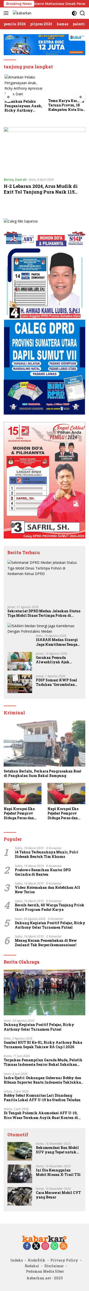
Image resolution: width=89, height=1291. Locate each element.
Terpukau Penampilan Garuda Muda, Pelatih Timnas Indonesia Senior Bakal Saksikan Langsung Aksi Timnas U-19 (43, 1062)
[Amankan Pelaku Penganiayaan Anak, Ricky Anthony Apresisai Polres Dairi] (23, 85)
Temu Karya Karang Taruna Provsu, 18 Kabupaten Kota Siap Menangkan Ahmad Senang (65, 105)
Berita (8, 179)
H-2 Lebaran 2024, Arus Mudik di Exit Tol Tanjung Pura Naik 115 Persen (41, 192)
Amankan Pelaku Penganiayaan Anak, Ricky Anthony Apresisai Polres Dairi (23, 106)
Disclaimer (54, 1266)
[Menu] (7, 13)
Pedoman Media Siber (45, 1271)
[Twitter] (36, 1246)
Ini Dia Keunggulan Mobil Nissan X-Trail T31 (58, 1172)
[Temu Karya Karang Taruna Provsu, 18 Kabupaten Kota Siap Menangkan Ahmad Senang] (66, 85)
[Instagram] (45, 1246)
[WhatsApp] (54, 1246)
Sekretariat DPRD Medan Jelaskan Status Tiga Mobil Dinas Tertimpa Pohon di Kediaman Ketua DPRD (43, 613)
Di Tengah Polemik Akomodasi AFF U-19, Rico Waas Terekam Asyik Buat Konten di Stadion (41, 1115)
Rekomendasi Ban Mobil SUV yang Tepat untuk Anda (57, 1149)
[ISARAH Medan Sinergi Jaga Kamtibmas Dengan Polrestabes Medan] (44, 628)
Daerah (21, 179)
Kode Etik (36, 1260)
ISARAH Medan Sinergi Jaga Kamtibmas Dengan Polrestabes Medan (58, 642)
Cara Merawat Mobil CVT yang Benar (58, 1195)
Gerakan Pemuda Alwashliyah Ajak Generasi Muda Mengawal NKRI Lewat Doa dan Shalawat (56, 659)
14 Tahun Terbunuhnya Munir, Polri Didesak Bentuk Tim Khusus (46, 854)
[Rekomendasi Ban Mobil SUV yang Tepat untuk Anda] (19, 1151)
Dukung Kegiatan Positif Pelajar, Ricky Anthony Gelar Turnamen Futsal (50, 925)
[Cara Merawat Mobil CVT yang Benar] (19, 1196)
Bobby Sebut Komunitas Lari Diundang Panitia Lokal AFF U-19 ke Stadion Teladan (42, 1097)
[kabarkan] (21, 13)
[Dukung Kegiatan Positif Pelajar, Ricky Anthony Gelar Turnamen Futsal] (44, 992)
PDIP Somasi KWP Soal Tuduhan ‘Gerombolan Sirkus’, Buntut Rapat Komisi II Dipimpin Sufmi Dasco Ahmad (56, 682)
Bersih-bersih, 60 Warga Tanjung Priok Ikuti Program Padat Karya (49, 907)
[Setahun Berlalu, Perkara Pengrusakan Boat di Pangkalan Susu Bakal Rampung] (44, 743)
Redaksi (32, 1266)
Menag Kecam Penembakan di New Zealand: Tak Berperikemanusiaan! (46, 942)
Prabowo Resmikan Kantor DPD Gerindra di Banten (43, 872)
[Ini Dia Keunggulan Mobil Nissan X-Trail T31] (19, 1174)
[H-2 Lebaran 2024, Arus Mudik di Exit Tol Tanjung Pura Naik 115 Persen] (44, 150)
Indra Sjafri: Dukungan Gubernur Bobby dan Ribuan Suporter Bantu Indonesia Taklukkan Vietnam (43, 1080)
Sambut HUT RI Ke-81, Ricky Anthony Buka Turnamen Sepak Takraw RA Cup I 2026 (43, 1044)
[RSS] (63, 1246)
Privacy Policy (64, 1260)
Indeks (16, 1260)
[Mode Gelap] (74, 13)
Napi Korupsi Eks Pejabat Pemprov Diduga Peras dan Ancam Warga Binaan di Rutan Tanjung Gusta (19, 813)
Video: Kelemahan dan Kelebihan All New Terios (47, 889)
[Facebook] (27, 1246)
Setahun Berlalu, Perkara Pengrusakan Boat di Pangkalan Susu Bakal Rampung (42, 773)
